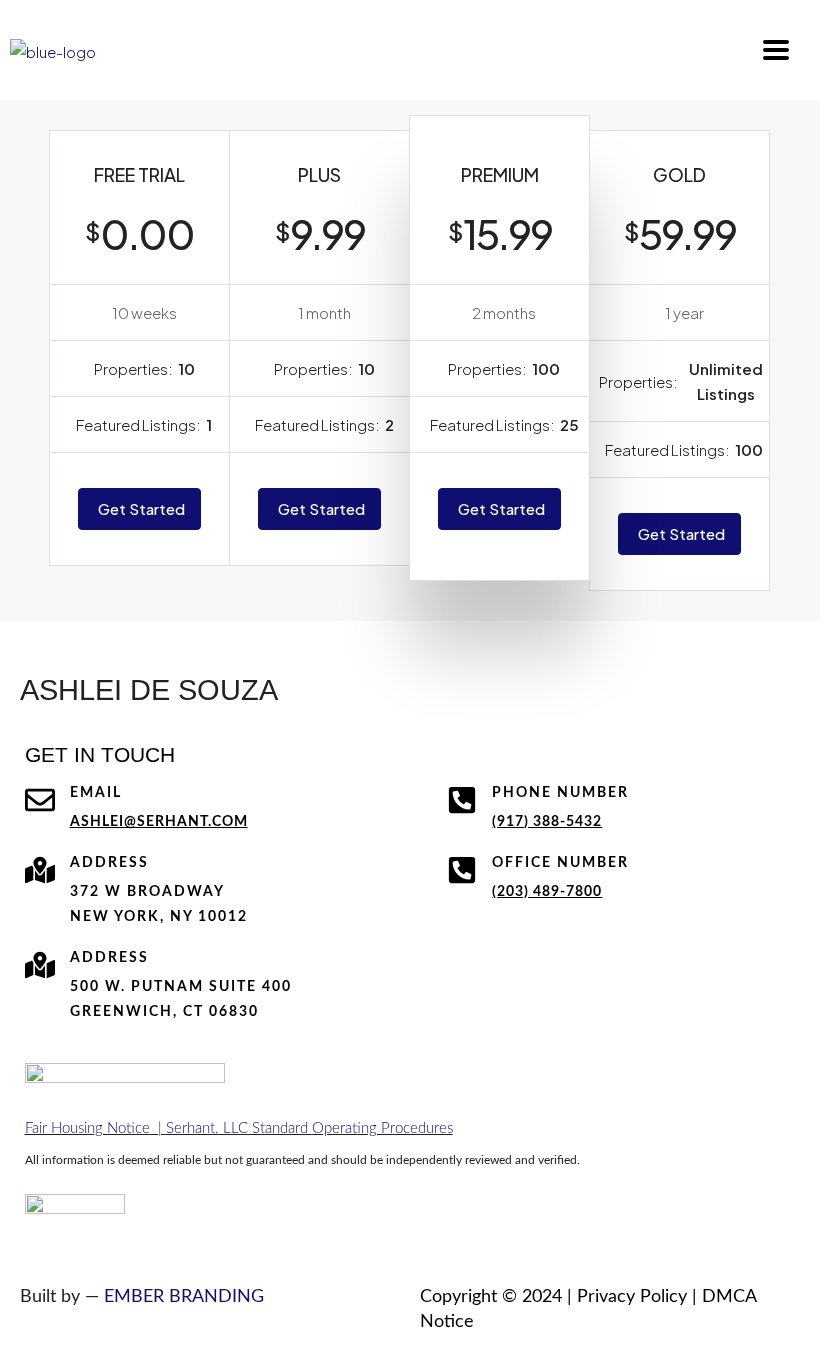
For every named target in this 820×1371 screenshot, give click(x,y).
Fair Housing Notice (87, 1128)
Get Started (141, 508)
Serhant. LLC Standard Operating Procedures (309, 1128)
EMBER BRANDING (184, 1297)
